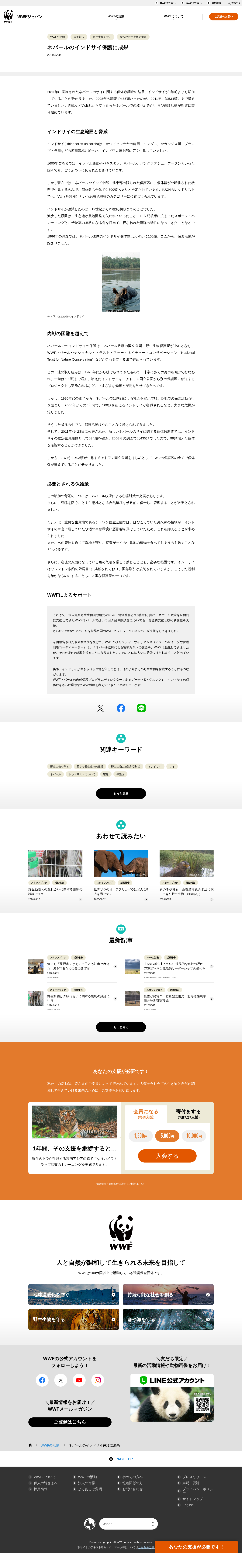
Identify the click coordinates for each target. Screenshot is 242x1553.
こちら (142, 1183)
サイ (172, 766)
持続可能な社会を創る (170, 1298)
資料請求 (216, 3)
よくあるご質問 (90, 1489)
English (188, 1505)
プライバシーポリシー (197, 1491)
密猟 (106, 774)
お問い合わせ (132, 1489)
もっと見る (121, 793)
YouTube (79, 1380)
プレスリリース (194, 1477)
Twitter (100, 708)
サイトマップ (192, 1499)
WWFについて (174, 16)
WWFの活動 (116, 16)
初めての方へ (132, 1477)
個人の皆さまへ (167, 3)
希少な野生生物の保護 (133, 36)
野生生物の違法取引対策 (125, 766)
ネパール (55, 774)
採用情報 (40, 1489)
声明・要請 (190, 1483)
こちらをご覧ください (151, 1547)
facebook (121, 708)
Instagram (97, 1380)
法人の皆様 (86, 1483)
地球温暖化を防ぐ (75, 1298)
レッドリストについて (82, 774)
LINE (141, 708)
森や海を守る (170, 1323)
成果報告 (79, 36)
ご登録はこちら (70, 1421)
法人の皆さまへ (194, 3)
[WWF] (30, 1445)
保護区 (120, 774)
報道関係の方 (132, 1483)
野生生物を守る (102, 36)
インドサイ (154, 766)
